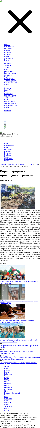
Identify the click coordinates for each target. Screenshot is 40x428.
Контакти (7, 111)
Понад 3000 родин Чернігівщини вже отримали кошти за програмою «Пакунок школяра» (20, 358)
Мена (6, 391)
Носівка (7, 395)
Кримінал (7, 50)
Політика (7, 54)
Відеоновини (9, 47)
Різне (31, 164)
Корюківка (8, 387)
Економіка (8, 48)
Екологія (7, 63)
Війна (6, 147)
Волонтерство (9, 79)
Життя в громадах (10, 81)
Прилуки (7, 370)
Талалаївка (8, 406)
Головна (7, 45)
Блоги (6, 60)
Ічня (5, 381)
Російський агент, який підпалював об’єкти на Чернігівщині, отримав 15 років (17, 321)
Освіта (6, 84)
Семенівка (8, 399)
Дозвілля (7, 65)
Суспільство (8, 58)
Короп (6, 385)
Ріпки (6, 397)
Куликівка (8, 389)
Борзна (6, 376)
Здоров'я (7, 67)
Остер (6, 410)
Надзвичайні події (10, 82)
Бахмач (6, 372)
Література (8, 75)
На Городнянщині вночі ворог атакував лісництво (18, 363)
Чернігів (7, 366)
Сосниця (7, 402)
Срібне (6, 404)
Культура (7, 52)
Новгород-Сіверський (12, 393)
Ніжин (6, 368)
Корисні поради (10, 73)
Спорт (6, 56)
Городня (7, 380)
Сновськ (7, 400)
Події (6, 77)
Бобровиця (8, 374)
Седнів (6, 408)
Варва (6, 378)
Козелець (7, 383)
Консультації (8, 71)
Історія (6, 69)
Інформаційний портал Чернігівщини (13, 164)
